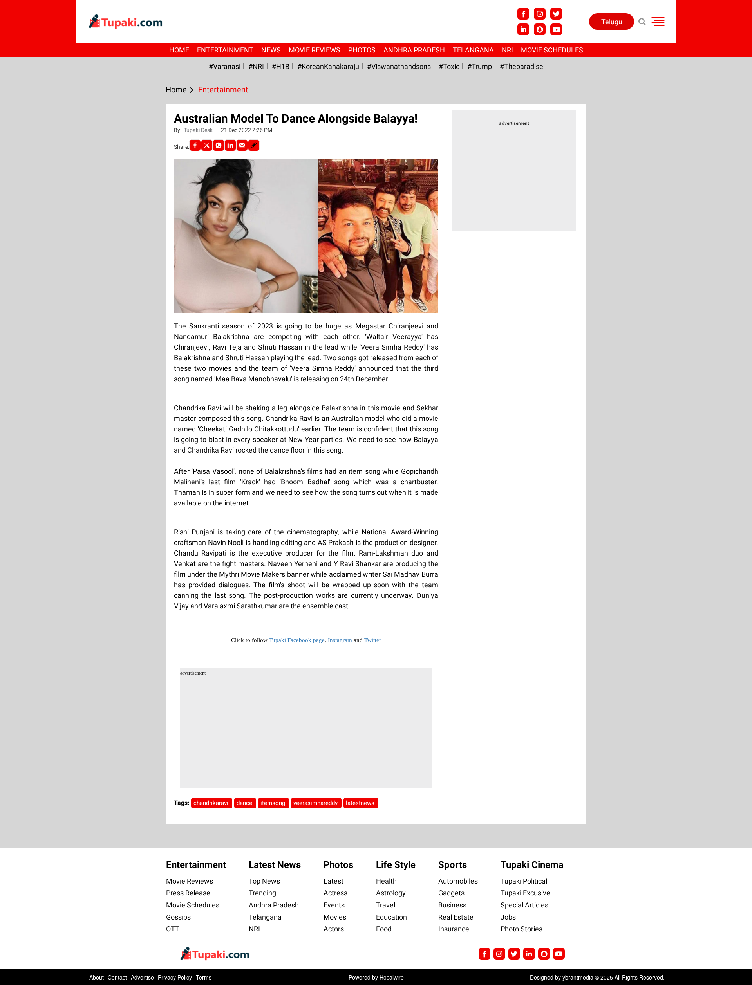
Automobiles (458, 881)
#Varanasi (224, 66)
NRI (507, 50)
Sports (452, 864)
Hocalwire (392, 977)
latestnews (361, 802)
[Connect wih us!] (523, 29)
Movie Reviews (314, 50)
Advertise (142, 977)
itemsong (273, 802)
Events (334, 905)
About (96, 977)
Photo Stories (521, 929)
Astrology (391, 893)
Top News (264, 881)
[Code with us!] (540, 29)
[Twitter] (207, 145)
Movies (335, 917)
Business (452, 905)
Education (391, 917)
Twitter (372, 640)
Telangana (473, 50)
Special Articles (524, 905)
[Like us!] (523, 14)
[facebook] (195, 145)
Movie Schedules (552, 50)
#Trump (479, 66)
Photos (362, 50)
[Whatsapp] (218, 145)
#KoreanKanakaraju (328, 66)
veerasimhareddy (316, 802)
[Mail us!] (556, 29)
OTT (172, 929)
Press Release (188, 893)
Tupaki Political (524, 881)
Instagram (340, 640)
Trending (262, 893)
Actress (335, 893)
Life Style (396, 864)
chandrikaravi (211, 802)
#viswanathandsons (399, 66)
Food (384, 929)
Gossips (178, 917)
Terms (204, 977)
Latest (333, 881)
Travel (385, 905)
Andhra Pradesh (414, 50)
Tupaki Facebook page (297, 640)
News (271, 50)
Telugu (611, 22)
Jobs (508, 917)
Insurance (453, 929)
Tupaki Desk (199, 130)
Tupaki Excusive (525, 893)
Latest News (275, 864)
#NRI (256, 66)
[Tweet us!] (540, 14)
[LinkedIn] (230, 145)
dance (245, 802)
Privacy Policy (175, 977)
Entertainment (225, 50)
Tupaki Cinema (532, 864)
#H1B (280, 66)
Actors (334, 929)
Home (179, 50)
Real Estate (456, 917)
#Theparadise (521, 66)
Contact (117, 977)
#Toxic (449, 66)
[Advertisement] (35, 314)
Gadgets (451, 893)
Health (386, 881)
